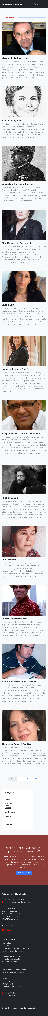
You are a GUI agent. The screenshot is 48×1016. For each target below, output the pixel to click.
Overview (8, 803)
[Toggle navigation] (43, 4)
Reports (8, 808)
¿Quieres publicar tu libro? (12, 956)
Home (7, 800)
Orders (8, 817)
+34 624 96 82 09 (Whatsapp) (15, 899)
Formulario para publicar (12, 959)
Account (9, 824)
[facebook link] (3, 930)
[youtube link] (8, 930)
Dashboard (10, 812)
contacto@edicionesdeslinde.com (17, 902)
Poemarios (6, 943)
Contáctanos (24, 873)
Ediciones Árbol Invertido (12, 951)
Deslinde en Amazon (12, 996)
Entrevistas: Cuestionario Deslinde (15, 948)
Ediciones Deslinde (12, 4)
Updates (8, 805)
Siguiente (34, 779)
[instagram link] (5, 930)
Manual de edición (9, 962)
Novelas (5, 946)
